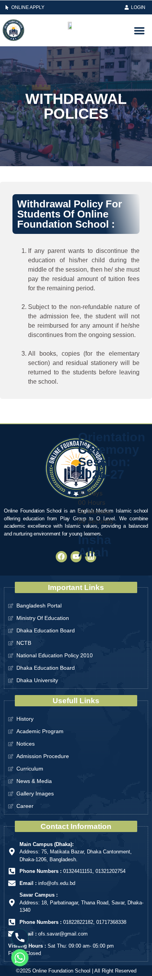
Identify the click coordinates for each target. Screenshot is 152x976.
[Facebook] (61, 556)
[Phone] (19, 937)
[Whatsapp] (19, 957)
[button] (139, 30)
